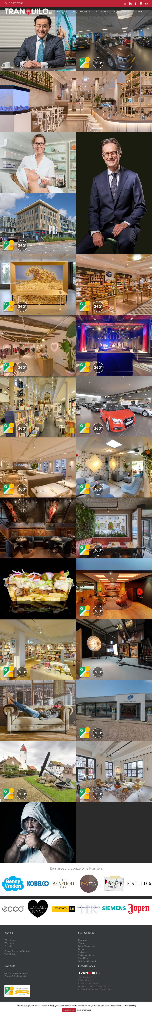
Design (81, 949)
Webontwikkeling (86, 955)
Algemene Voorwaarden (16, 973)
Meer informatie (84, 1010)
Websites (82, 952)
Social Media (84, 958)
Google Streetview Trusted (17, 951)
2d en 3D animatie (87, 946)
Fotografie (83, 940)
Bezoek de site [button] (69, 1010)
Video (81, 943)
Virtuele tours (10, 954)
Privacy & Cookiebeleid (15, 976)
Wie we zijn (9, 943)
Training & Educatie (87, 961)
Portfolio (8, 946)
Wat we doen (10, 940)
